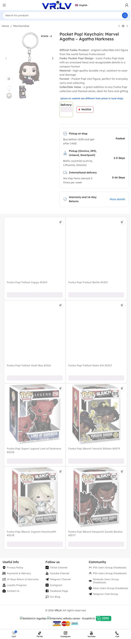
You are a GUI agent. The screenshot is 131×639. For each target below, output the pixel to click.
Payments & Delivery (19, 573)
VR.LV (58, 610)
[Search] (125, 15)
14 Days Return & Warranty (23, 579)
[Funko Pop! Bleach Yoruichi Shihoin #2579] (96, 414)
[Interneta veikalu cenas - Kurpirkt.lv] (71, 618)
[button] (6, 58)
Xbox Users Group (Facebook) (110, 588)
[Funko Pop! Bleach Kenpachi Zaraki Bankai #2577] (96, 497)
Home (5, 26)
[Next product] (127, 26)
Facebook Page (59, 590)
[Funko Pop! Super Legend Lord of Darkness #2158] (34, 414)
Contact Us (13, 590)
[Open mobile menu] (4, 5)
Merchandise (21, 26)
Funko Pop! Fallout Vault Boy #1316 (29, 365)
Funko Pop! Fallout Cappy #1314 (27, 282)
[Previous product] (119, 26)
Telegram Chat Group (105, 594)
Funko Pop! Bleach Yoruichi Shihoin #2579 (94, 448)
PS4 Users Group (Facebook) (110, 573)
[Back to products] (123, 26)
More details (117, 199)
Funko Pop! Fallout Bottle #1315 (88, 282)
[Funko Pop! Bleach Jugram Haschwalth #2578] (34, 497)
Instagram (56, 585)
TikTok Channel (58, 567)
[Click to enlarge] (9, 79)
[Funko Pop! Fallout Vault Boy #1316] (34, 331)
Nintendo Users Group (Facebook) (106, 581)
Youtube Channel (59, 573)
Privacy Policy (15, 567)
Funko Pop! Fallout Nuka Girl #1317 (90, 365)
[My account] (126, 5)
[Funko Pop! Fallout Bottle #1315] (96, 247)
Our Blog (55, 596)
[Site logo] (57, 4)
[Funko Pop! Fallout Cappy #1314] (34, 247)
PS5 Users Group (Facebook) (109, 567)
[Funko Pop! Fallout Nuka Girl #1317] (96, 331)
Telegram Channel (60, 579)
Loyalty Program (17, 585)
